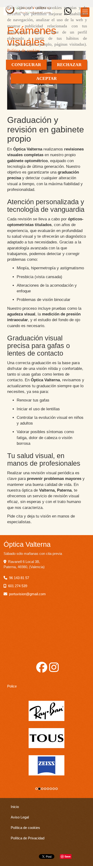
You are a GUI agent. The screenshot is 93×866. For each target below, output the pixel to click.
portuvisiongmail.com (27, 594)
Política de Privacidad (27, 838)
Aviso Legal (20, 817)
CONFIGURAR (26, 64)
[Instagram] (54, 670)
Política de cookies (23, 50)
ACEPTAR (46, 78)
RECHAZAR (69, 64)
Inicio (15, 807)
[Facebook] (41, 670)
